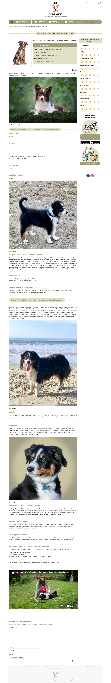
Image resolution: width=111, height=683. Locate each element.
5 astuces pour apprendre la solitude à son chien (57, 666)
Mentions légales (69, 680)
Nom (11, 647)
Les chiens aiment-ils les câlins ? (19, 666)
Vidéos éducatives (56, 21)
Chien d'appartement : (87, 72)
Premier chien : (84, 45)
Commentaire (13, 627)
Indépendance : (85, 85)
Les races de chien (17, 26)
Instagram (92, 175)
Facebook (88, 175)
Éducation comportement (24, 21)
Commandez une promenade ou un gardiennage (90, 137)
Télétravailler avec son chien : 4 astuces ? (82, 666)
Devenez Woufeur (90, 163)
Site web (11, 654)
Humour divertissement (74, 21)
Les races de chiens (90, 21)
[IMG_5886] (43, 214)
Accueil (11, 22)
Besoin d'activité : (85, 78)
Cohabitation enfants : (87, 58)
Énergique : (83, 92)
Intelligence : (84, 52)
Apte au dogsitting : (86, 98)
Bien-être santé (41, 21)
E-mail (11, 650)
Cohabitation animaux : (87, 65)
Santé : (82, 105)
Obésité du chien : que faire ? (36, 666)
